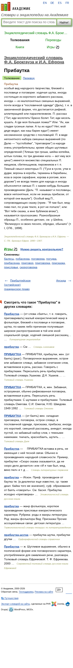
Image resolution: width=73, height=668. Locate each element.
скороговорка (28, 267)
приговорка (42, 263)
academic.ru (15, 6)
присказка (58, 263)
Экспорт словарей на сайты (15, 604)
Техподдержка (26, 592)
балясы (9, 258)
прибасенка (12, 263)
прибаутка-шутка (16, 534)
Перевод (28, 78)
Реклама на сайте (44, 592)
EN (45, 3)
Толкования (19, 40)
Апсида (61, 280)
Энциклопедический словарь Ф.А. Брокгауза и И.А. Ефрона (36, 33)
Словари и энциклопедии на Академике (34, 15)
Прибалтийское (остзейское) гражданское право (17, 285)
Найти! (64, 22)
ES (60, 3)
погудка (51, 258)
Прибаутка (11, 313)
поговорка (38, 258)
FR (67, 3)
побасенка (23, 258)
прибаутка (11, 346)
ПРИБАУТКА (12, 354)
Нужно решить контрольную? (41, 249)
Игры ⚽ (53, 47)
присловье (11, 267)
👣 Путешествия (9, 598)
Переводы (53, 40)
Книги (20, 47)
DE (52, 3)
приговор (27, 263)
